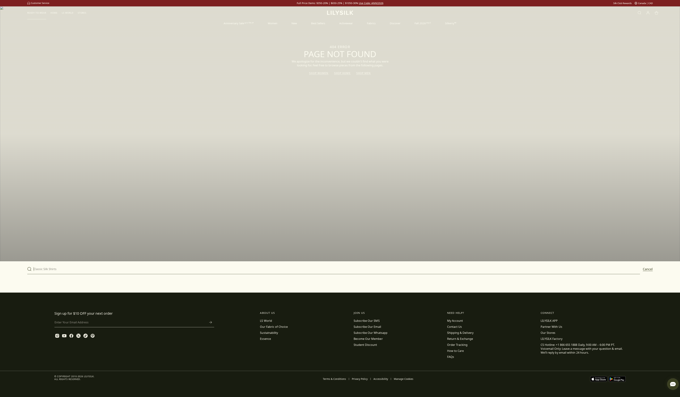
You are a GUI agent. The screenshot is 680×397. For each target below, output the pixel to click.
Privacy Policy (360, 379)
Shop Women (318, 73)
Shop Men (363, 73)
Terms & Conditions (334, 379)
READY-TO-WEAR (36, 12)
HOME (54, 12)
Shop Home (342, 73)
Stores (82, 12)
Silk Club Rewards (622, 3)
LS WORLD (67, 12)
